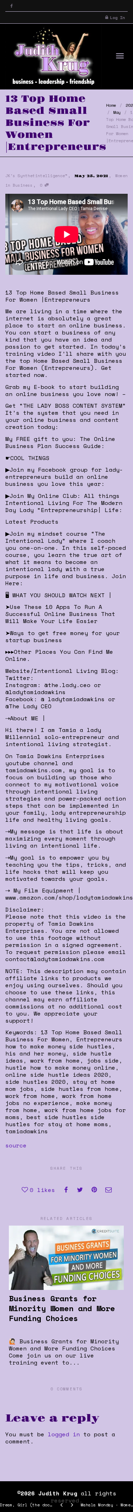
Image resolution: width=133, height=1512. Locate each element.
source (16, 1145)
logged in (64, 1434)
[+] (66, 1258)
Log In (117, 17)
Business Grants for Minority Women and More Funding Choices (62, 1308)
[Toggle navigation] (120, 56)
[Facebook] (11, 6)
